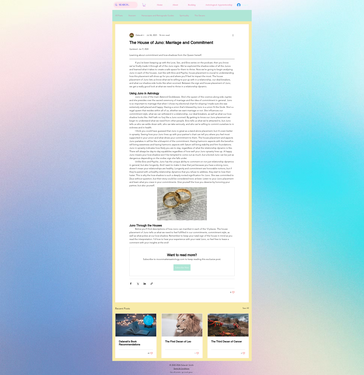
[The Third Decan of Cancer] (228, 325)
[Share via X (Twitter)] (137, 283)
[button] (144, 5)
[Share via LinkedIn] (144, 283)
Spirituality (184, 15)
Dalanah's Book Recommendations (129, 343)
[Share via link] (151, 283)
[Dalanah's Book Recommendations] (135, 325)
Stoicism (132, 15)
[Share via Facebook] (130, 283)
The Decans (200, 15)
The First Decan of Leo (178, 341)
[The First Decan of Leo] (182, 325)
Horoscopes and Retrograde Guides (157, 15)
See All (246, 308)
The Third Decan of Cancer (226, 341)
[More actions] (233, 35)
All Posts (119, 15)
